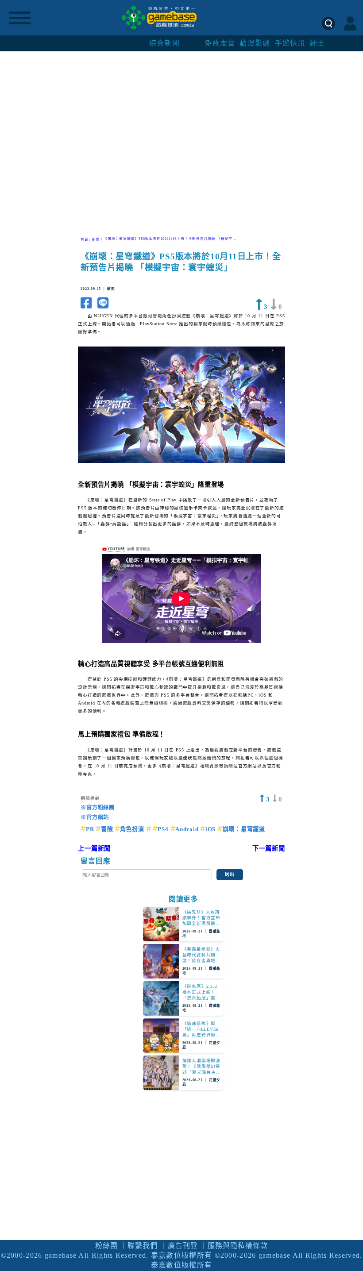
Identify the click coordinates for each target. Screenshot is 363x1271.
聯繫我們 (142, 1245)
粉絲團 (106, 1245)
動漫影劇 (254, 43)
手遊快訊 (290, 43)
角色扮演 (133, 829)
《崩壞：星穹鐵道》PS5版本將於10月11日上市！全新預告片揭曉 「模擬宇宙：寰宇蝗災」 (181, 239)
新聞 (96, 240)
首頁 (85, 240)
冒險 (108, 829)
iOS (211, 829)
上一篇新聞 (94, 848)
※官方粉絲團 (98, 808)
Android (187, 829)
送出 (230, 874)
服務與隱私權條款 (238, 1245)
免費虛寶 (220, 43)
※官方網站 (95, 817)
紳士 (317, 43)
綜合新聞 (164, 43)
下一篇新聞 (268, 848)
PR (91, 829)
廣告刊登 (183, 1245)
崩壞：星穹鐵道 (244, 829)
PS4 (164, 829)
